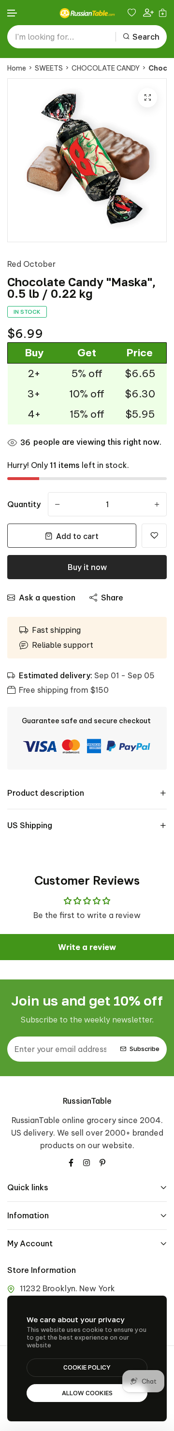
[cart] (163, 12)
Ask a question (47, 597)
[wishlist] (133, 12)
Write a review (87, 947)
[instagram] (86, 1162)
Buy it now (87, 567)
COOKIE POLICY (87, 1367)
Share (112, 597)
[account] (148, 12)
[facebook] (71, 1162)
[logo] (87, 13)
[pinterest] (102, 1162)
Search (146, 37)
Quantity (24, 504)
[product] (147, 97)
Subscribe (145, 1048)
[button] (12, 13)
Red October (31, 264)
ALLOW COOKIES (87, 1393)
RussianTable (87, 1101)
